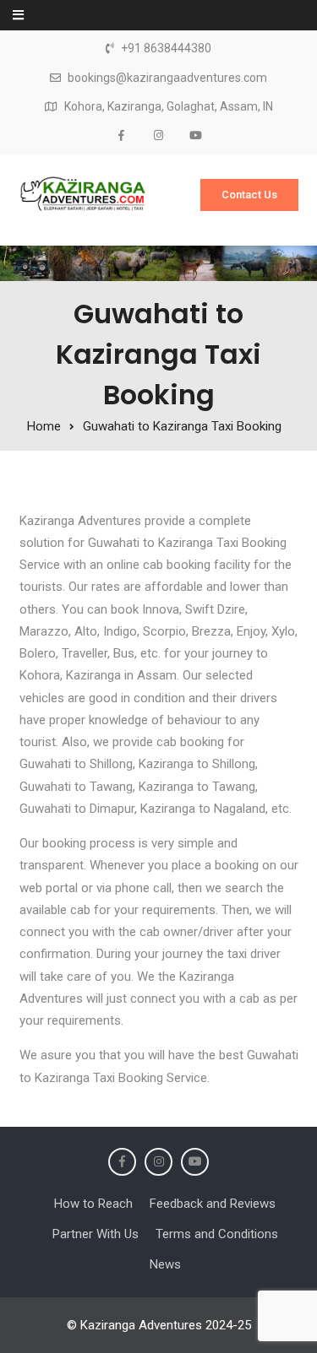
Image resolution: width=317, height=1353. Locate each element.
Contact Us (249, 194)
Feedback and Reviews (213, 1203)
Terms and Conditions (217, 1234)
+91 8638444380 (166, 48)
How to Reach (93, 1203)
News (165, 1264)
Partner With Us (95, 1234)
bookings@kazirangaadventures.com (167, 78)
